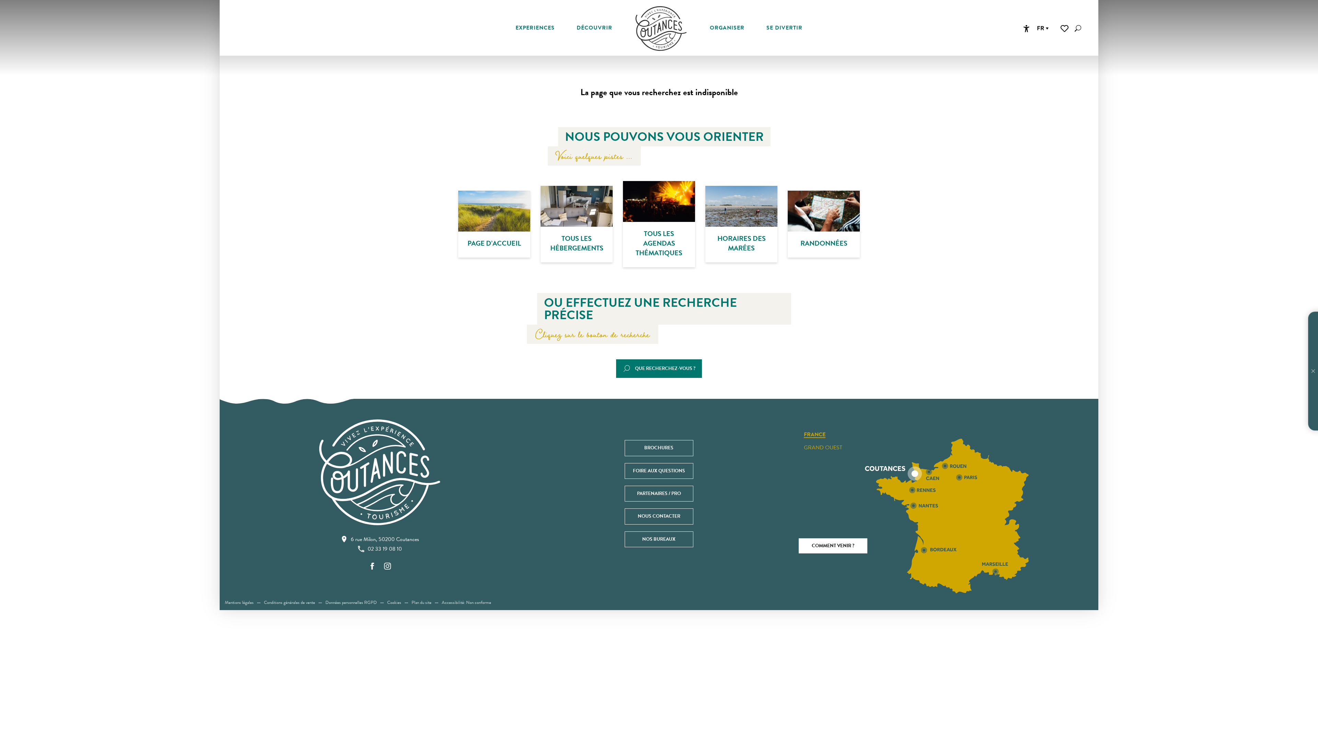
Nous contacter (659, 516)
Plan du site (421, 602)
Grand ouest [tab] (823, 447)
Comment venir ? (833, 545)
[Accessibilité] (1026, 28)
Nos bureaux (658, 539)
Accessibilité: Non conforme (466, 602)
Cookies (394, 602)
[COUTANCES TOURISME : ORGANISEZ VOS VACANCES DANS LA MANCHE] (661, 28)
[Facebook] (372, 567)
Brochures (658, 447)
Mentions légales (239, 602)
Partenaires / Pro (659, 493)
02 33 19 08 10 (385, 549)
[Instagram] (387, 567)
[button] (1078, 28)
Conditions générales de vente (289, 602)
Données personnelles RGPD (351, 602)
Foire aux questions (659, 470)
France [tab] (814, 435)
